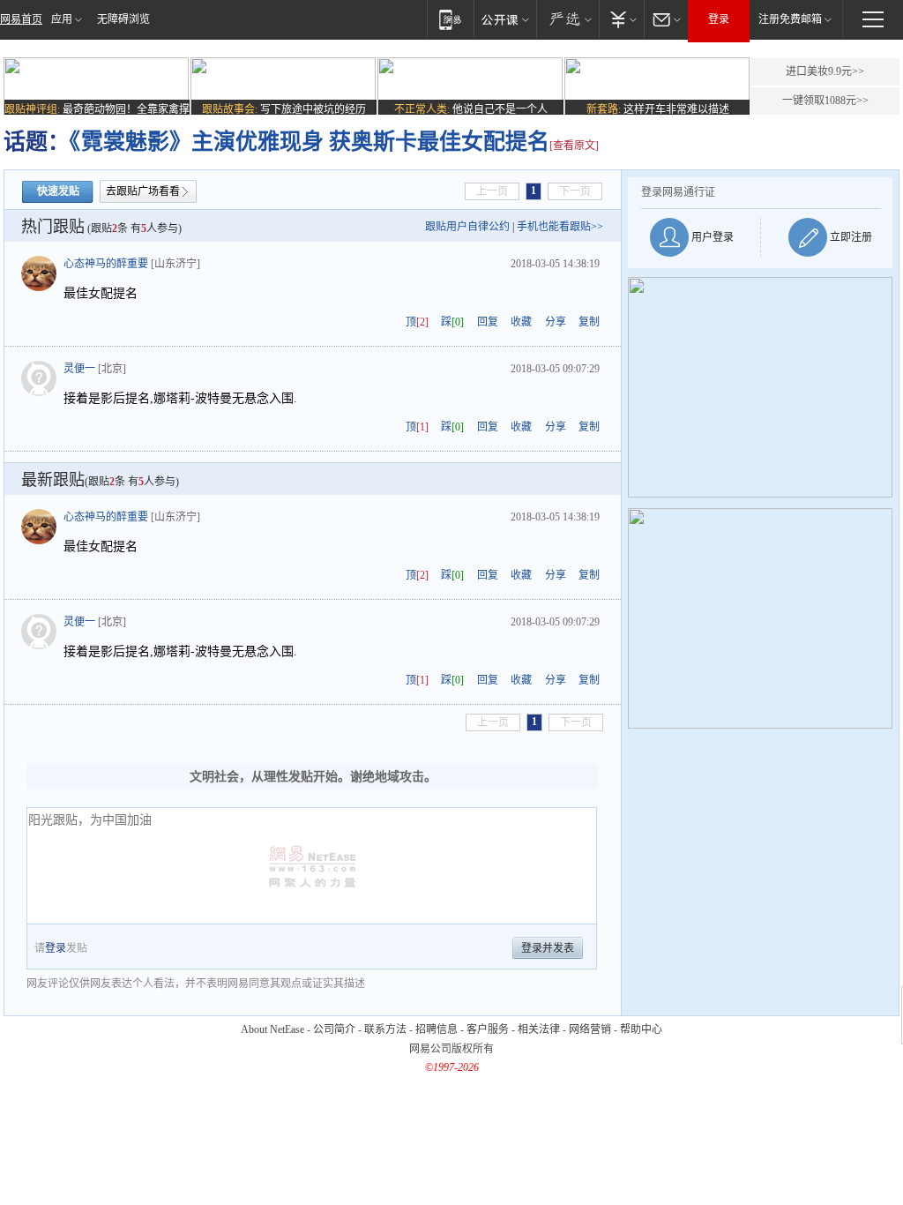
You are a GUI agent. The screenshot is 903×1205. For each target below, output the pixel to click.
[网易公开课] (505, 19)
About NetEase (272, 1029)
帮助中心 (641, 1029)
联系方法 (385, 1029)
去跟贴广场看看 (143, 191)
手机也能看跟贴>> (560, 227)
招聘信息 (436, 1029)
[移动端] (450, 19)
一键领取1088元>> (825, 100)
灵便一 (79, 369)
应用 (61, 19)
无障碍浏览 (123, 19)
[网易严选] (567, 19)
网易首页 (21, 19)
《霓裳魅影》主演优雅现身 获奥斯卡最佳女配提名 (309, 141)
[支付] (621, 19)
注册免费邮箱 (790, 19)
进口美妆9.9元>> (825, 71)
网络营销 (590, 1029)
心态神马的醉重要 (105, 264)
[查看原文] (574, 145)
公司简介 (334, 1029)
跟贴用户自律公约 (467, 227)
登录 (718, 19)
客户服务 (487, 1029)
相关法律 (539, 1029)
